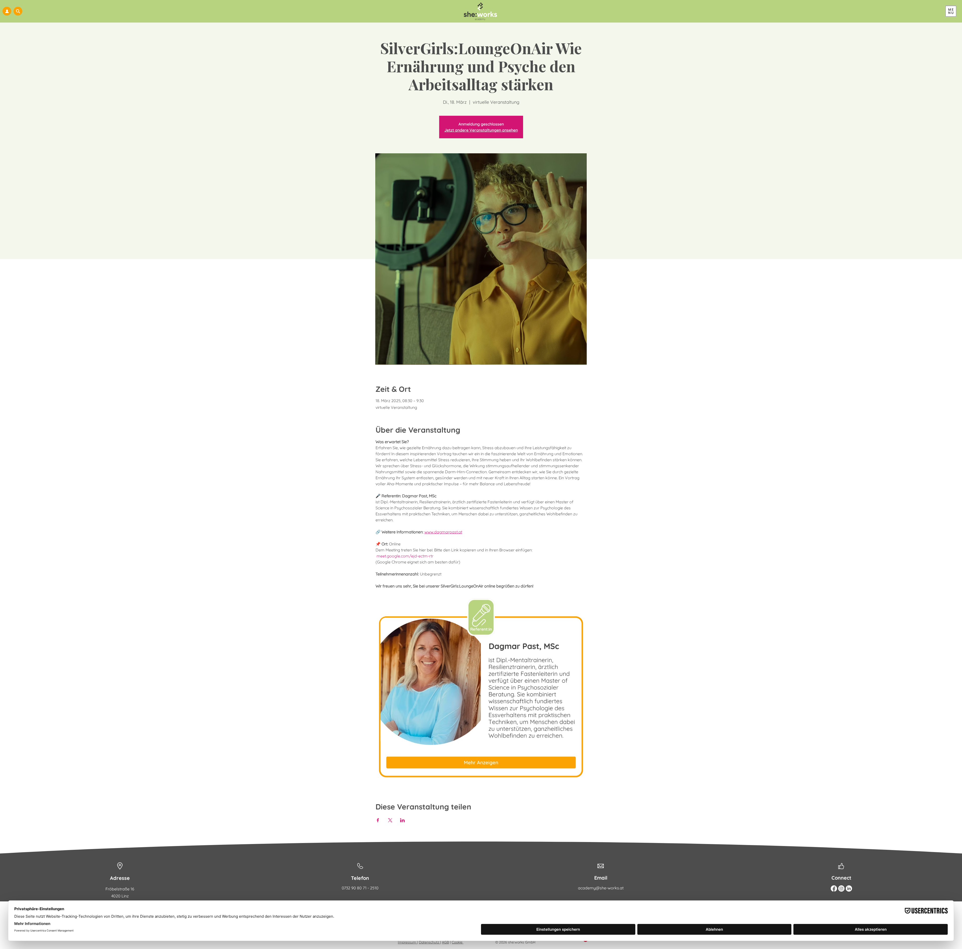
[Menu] (950, 11)
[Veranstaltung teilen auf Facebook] (378, 820)
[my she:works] (7, 11)
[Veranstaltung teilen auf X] (390, 820)
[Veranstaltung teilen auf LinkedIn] (402, 820)
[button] (18, 11)
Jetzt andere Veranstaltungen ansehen (481, 130)
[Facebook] (834, 888)
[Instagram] (841, 888)
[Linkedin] (849, 888)
